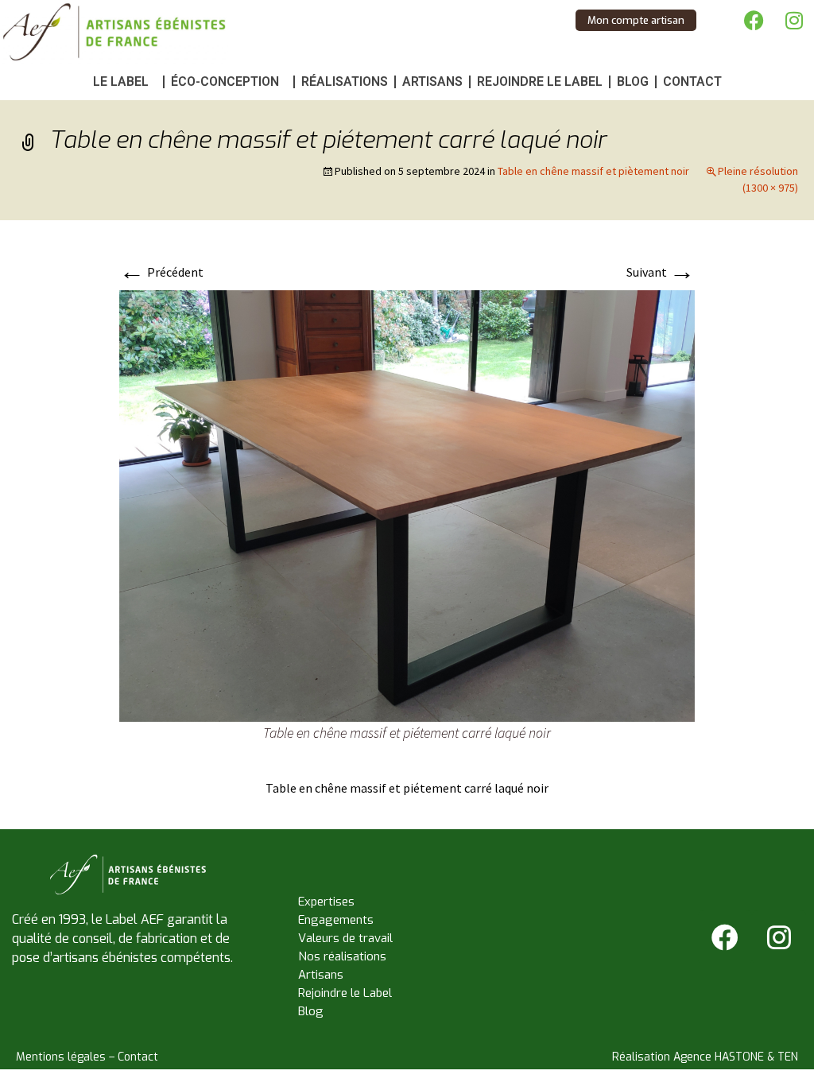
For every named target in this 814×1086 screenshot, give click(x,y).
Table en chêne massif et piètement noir (593, 171)
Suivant (660, 272)
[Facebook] (754, 20)
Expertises (326, 902)
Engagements (336, 920)
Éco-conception (225, 81)
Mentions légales (61, 1057)
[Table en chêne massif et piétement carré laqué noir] (407, 504)
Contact (692, 81)
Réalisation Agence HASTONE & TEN (705, 1057)
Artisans (432, 81)
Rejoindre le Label (540, 81)
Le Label (121, 81)
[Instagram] (794, 20)
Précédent (161, 272)
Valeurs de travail (345, 938)
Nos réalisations (342, 956)
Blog (633, 81)
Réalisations (344, 81)
